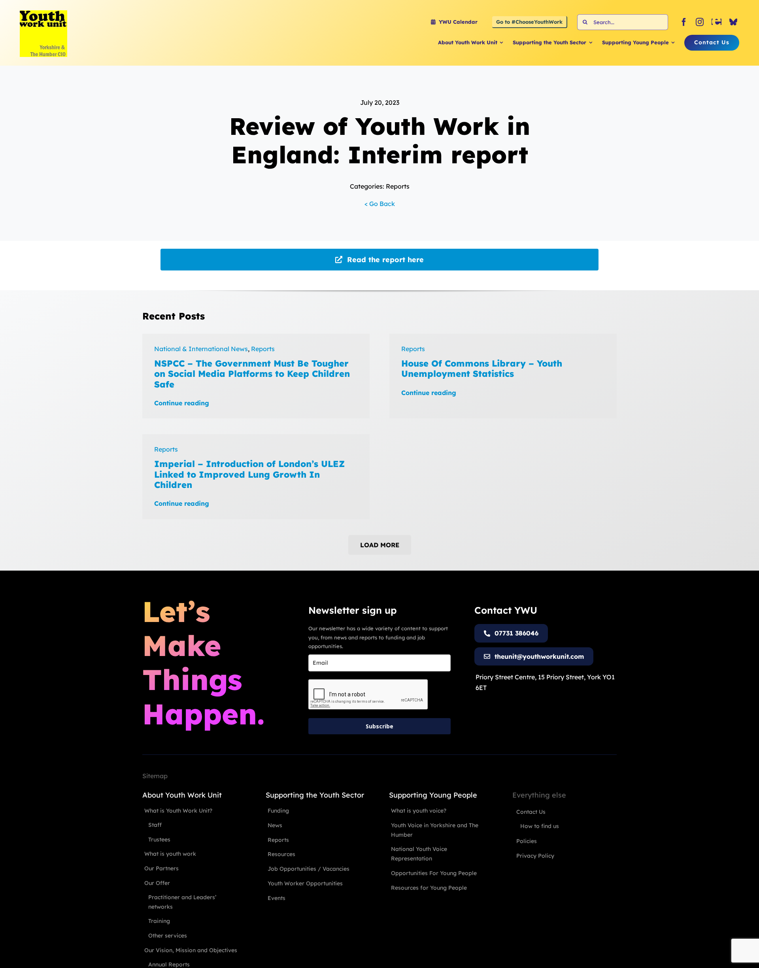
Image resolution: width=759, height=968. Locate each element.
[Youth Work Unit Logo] (43, 13)
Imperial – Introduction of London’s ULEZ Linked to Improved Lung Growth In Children (249, 474)
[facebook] (684, 22)
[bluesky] (733, 22)
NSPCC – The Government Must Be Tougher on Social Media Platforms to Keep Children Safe (252, 374)
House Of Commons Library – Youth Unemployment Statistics (481, 368)
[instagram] (700, 22)
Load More (379, 545)
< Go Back (379, 204)
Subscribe (379, 726)
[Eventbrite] (716, 22)
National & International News (201, 349)
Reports (263, 349)
